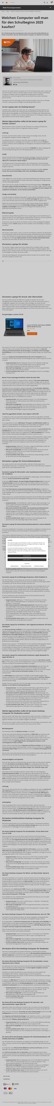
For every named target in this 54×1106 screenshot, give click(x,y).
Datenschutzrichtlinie (26, 566)
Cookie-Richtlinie (14, 566)
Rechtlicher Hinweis (39, 566)
